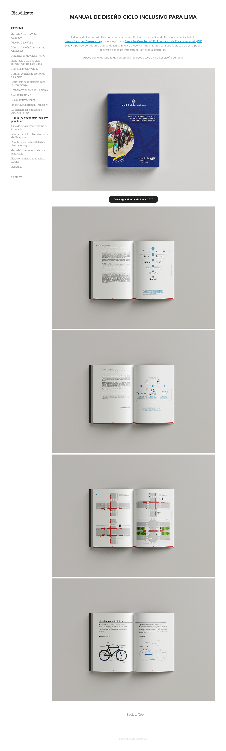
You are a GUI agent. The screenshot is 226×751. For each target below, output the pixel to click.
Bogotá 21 (16, 166)
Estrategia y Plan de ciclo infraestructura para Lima (26, 62)
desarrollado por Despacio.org (83, 41)
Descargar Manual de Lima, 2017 (133, 199)
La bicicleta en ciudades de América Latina (26, 111)
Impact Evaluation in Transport (29, 104)
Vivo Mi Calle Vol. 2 (22, 42)
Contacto (16, 177)
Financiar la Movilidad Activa (28, 55)
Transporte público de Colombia (29, 90)
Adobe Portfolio (139, 739)
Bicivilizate (22, 13)
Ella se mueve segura (23, 99)
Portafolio (17, 28)
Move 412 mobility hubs (24, 68)
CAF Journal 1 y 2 (21, 95)
